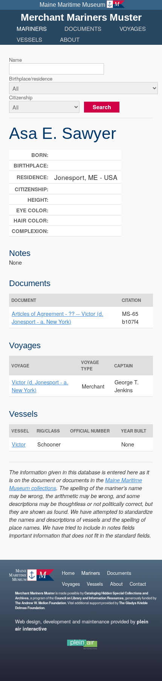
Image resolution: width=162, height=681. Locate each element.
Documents (82, 28)
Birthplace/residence (30, 78)
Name (15, 59)
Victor (19, 444)
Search (102, 107)
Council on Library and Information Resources (89, 598)
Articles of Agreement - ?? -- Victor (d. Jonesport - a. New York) (57, 317)
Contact (138, 583)
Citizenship (20, 97)
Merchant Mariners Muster (81, 17)
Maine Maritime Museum (72, 5)
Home (68, 572)
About (69, 39)
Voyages (132, 28)
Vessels (29, 39)
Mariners (32, 28)
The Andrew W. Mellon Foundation (40, 602)
